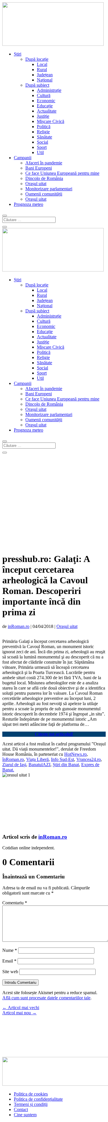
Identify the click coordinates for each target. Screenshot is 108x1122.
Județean (45, 74)
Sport (42, 147)
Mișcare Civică (50, 121)
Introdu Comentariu (20, 982)
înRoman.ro (13, 759)
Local (42, 64)
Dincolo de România (44, 178)
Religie (43, 131)
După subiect (37, 85)
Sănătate (44, 136)
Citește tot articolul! (54, 734)
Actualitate (46, 111)
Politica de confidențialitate (38, 1099)
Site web (10, 971)
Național (44, 79)
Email (9, 960)
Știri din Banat (66, 764)
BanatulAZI (39, 764)
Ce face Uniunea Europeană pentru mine (62, 173)
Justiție (43, 116)
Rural (42, 69)
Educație (45, 105)
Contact (21, 1109)
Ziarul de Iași (14, 764)
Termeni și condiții (31, 1104)
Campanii (22, 157)
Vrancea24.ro (88, 759)
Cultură (43, 95)
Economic (46, 100)
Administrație (49, 90)
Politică (43, 126)
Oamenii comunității (43, 193)
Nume (9, 950)
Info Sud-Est (62, 759)
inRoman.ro (18, 626)
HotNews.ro (75, 754)
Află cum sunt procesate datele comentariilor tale (46, 997)
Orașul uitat (35, 183)
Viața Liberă (37, 759)
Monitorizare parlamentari (48, 188)
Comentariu (14, 902)
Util (40, 152)
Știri (17, 54)
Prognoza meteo (28, 204)
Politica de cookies (31, 1093)
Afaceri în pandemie (43, 162)
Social (42, 142)
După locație (36, 59)
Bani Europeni (38, 168)
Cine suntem (25, 1114)
